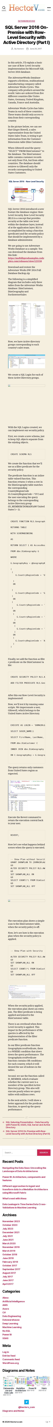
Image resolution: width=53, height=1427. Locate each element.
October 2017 (9, 1265)
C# (4, 1312)
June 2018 (8, 1258)
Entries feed (8, 1355)
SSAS (5, 1338)
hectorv (20, 49)
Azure (5, 1308)
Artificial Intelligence (13, 1301)
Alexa (5, 1297)
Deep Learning (10, 1323)
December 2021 (10, 1232)
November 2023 (11, 1221)
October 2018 (9, 1254)
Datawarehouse (26, 21)
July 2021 (7, 1236)
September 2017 (11, 1269)
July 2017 (7, 1276)
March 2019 (8, 1251)
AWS (5, 1305)
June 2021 (8, 1239)
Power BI (7, 1334)
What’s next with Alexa (14, 1198)
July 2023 (7, 1228)
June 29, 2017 (36, 49)
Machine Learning (12, 1327)
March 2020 (9, 1243)
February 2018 (10, 1262)
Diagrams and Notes (13, 1411)
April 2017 (7, 1284)
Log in (5, 1352)
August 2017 (9, 1273)
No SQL (6, 1331)
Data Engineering (11, 1316)
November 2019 (11, 1247)
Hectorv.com (16, 1422)
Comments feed (11, 1359)
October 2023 (9, 1225)
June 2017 (8, 1280)
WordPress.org (10, 1363)
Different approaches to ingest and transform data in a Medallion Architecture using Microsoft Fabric (25, 1189)
